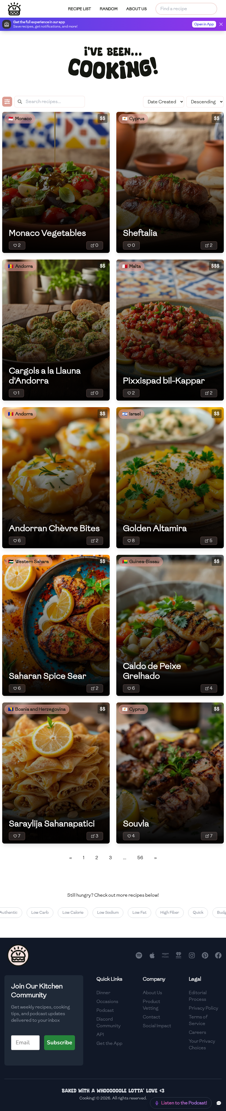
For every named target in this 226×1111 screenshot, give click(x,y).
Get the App (109, 1043)
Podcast (105, 1010)
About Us (152, 993)
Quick (182, 912)
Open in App (204, 24)
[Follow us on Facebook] (218, 955)
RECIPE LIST (79, 9)
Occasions (107, 1001)
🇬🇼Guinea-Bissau (140, 561)
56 (140, 858)
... (124, 858)
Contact (151, 1017)
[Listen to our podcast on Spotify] (139, 955)
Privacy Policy (203, 1008)
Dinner (103, 993)
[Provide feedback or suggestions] (219, 1103)
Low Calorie (57, 912)
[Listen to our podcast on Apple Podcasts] (152, 955)
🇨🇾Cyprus (133, 118)
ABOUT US (136, 9)
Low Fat (124, 912)
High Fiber (154, 912)
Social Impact (157, 1026)
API (100, 1034)
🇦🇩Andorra (20, 266)
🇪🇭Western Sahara (28, 561)
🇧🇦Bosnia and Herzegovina (37, 709)
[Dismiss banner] (221, 24)
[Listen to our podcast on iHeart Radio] (178, 955)
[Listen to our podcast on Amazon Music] (165, 955)
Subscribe (59, 1042)
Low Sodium (92, 912)
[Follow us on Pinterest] (205, 955)
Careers (197, 1032)
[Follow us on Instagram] (192, 955)
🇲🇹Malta (131, 266)
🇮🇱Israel (131, 414)
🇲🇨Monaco (20, 118)
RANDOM (108, 9)
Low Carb (24, 912)
